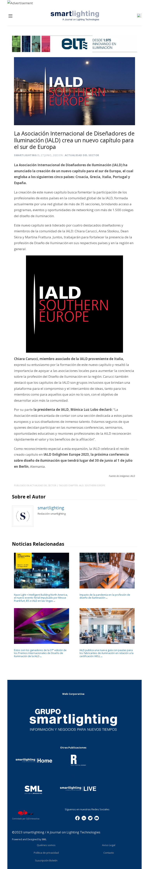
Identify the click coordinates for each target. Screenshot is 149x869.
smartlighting (25, 155)
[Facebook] (77, 817)
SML (44, 839)
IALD (81, 485)
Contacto (108, 852)
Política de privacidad (46, 852)
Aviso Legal (108, 845)
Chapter (73, 485)
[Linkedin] (84, 817)
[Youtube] (97, 817)
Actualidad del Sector (82, 155)
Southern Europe (95, 485)
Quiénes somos (46, 845)
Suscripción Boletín (46, 860)
